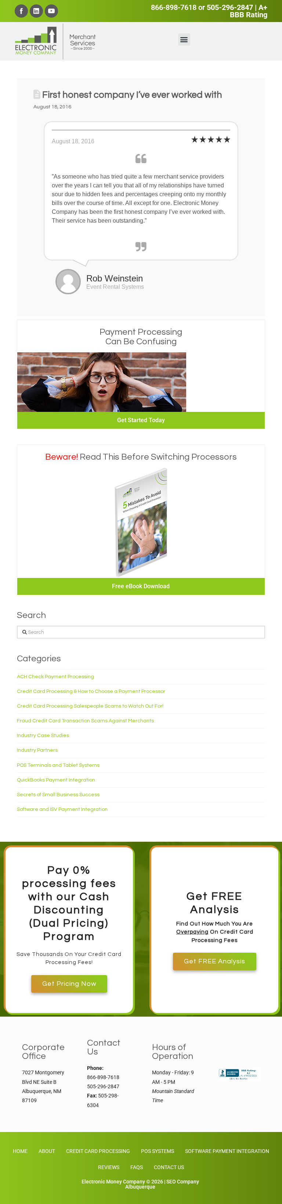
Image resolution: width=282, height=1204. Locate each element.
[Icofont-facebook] (21, 11)
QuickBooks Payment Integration (56, 780)
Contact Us (169, 1167)
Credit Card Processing (98, 1151)
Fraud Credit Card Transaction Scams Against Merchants (85, 720)
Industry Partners (37, 750)
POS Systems (157, 1151)
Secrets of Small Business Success (58, 794)
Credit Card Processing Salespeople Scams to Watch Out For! (90, 706)
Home (20, 1151)
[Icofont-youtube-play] (51, 11)
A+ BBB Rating (248, 11)
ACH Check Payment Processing (55, 676)
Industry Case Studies (43, 735)
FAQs (136, 1167)
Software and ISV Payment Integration (62, 809)
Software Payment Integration (227, 1151)
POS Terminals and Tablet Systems (58, 765)
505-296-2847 (230, 7)
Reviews (108, 1167)
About (47, 1151)
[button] (184, 39)
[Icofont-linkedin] (36, 11)
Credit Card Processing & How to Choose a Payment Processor (91, 691)
